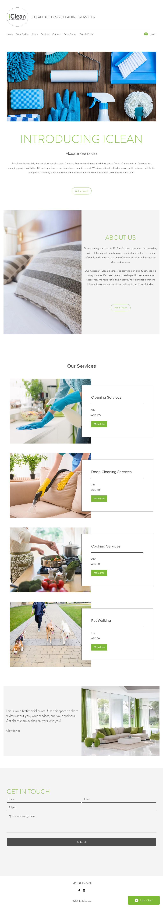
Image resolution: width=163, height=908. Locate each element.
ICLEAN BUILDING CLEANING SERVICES (63, 17)
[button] (99, 424)
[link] (117, 397)
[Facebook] (79, 890)
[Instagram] (83, 890)
